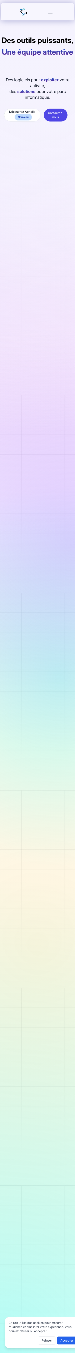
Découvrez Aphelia (22, 114)
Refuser (46, 1340)
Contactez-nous (55, 115)
